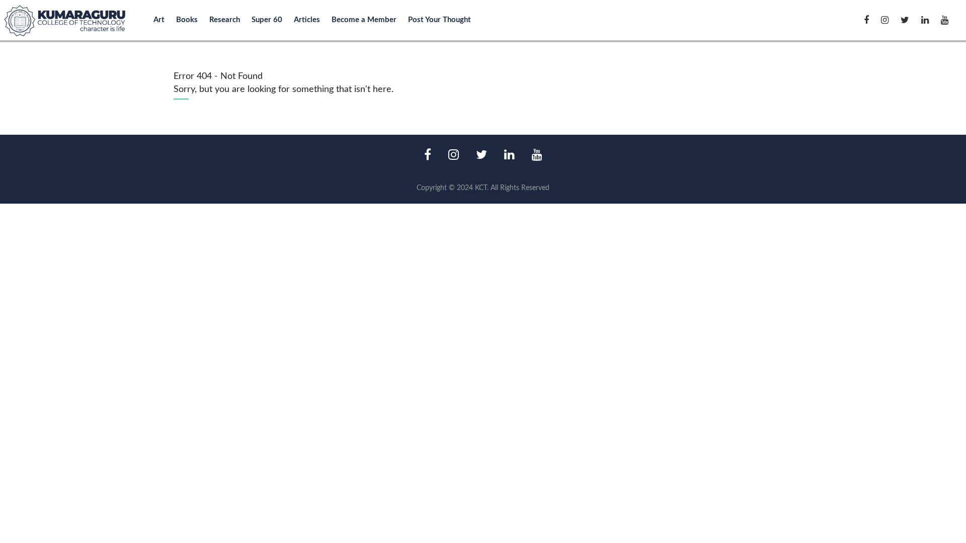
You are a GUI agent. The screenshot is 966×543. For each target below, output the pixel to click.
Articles (307, 20)
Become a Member (364, 20)
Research (224, 20)
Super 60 (267, 20)
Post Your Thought (439, 20)
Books (187, 20)
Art (159, 20)
